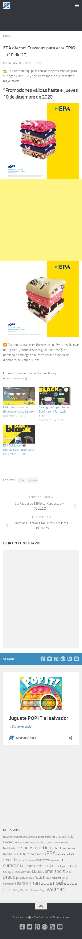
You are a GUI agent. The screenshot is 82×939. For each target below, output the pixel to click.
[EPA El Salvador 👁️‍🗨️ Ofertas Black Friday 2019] (19, 434)
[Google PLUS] (62, 658)
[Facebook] (42, 658)
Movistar (26, 872)
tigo (6, 889)
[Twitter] (49, 658)
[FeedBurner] (69, 658)
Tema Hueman (61, 917)
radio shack (58, 877)
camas (16, 842)
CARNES (24, 842)
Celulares (34, 842)
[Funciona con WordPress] (29, 917)
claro (43, 842)
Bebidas (60, 837)
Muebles (38, 872)
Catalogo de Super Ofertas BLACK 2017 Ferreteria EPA (54, 412)
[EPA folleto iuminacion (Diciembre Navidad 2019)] (19, 396)
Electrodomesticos (33, 854)
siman (33, 883)
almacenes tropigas (12, 837)
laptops (61, 866)
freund (9, 859)
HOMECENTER (42, 860)
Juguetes (54, 860)
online (68, 871)
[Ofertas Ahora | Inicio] (7, 5)
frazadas (32, 480)
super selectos (59, 882)
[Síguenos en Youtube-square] (76, 658)
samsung (8, 883)
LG (66, 866)
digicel (17, 854)
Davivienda (9, 848)
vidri (27, 889)
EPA (21, 480)
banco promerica (46, 836)
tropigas (16, 889)
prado (9, 877)
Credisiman (62, 842)
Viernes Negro (38, 890)
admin (13, 63)
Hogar (7, 36)
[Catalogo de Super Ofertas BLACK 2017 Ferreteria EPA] (54, 396)
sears (19, 883)
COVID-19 (52, 842)
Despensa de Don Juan (38, 848)
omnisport (55, 871)
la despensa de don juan (38, 866)
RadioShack (43, 877)
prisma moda (25, 877)
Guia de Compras (25, 860)
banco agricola (29, 836)
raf (66, 877)
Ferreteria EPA (65, 854)
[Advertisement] (41, 20)
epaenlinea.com (13, 378)
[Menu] (76, 5)
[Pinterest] (56, 658)
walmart (56, 889)
